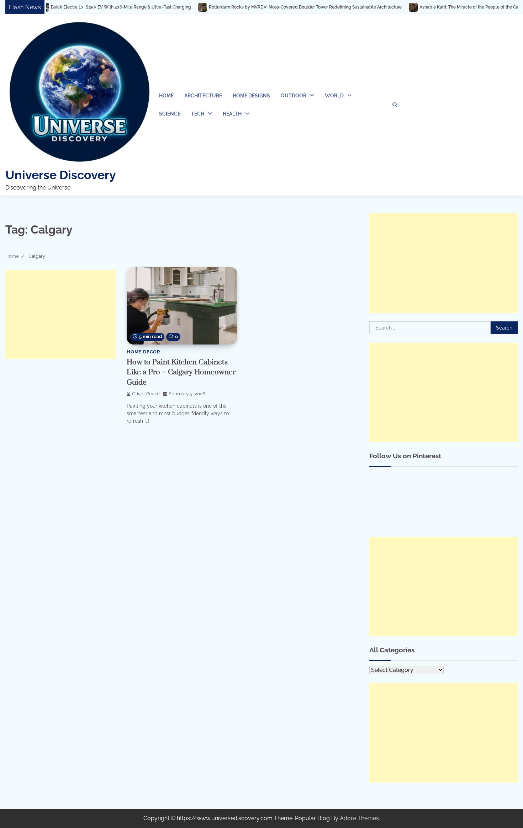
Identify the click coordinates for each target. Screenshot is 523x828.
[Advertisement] (60, 314)
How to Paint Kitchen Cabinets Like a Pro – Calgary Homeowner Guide (181, 372)
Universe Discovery (60, 175)
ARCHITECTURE (203, 95)
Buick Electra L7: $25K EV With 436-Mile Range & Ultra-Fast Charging (97, 7)
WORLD (334, 95)
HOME (166, 95)
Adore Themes (359, 818)
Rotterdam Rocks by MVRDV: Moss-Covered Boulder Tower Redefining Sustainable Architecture (281, 7)
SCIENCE (169, 114)
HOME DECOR (143, 351)
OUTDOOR (293, 95)
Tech (197, 114)
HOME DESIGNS (251, 95)
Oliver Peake (146, 393)
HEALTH (232, 114)
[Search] (395, 105)
